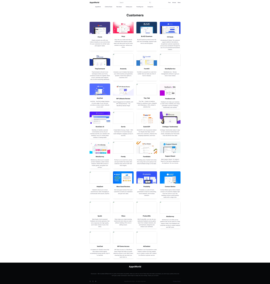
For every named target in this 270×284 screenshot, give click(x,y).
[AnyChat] (100, 89)
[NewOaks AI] (100, 118)
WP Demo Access (123, 246)
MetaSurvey (100, 156)
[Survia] (123, 118)
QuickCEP (146, 127)
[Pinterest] (92, 281)
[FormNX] (146, 60)
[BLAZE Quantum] (146, 27)
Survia (123, 127)
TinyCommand (100, 69)
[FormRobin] (146, 147)
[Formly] (123, 147)
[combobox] (134, 2)
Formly (123, 156)
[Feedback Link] (170, 90)
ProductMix (147, 216)
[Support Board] (170, 147)
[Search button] (150, 2)
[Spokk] (100, 207)
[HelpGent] (100, 177)
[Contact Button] (170, 177)
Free (169, 2)
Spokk (100, 216)
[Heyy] (123, 27)
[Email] (95, 281)
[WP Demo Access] (123, 237)
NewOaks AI (100, 127)
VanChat (100, 246)
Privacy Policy (176, 281)
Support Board (170, 156)
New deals (119, 6)
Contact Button (170, 186)
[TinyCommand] (100, 60)
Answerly (123, 69)
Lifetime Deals (108, 6)
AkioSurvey (170, 216)
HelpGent (100, 186)
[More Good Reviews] (123, 177)
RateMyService (170, 69)
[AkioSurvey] (170, 207)
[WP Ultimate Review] (123, 90)
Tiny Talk (147, 98)
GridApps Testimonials (170, 127)
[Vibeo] (123, 207)
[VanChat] (100, 237)
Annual (174, 2)
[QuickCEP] (146, 118)
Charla (100, 37)
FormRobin (146, 156)
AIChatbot (146, 246)
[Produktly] (146, 177)
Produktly (146, 186)
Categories (150, 6)
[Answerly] (123, 60)
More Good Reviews (123, 186)
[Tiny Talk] (146, 89)
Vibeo (123, 216)
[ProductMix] (146, 207)
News (179, 2)
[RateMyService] (170, 60)
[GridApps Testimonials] (170, 118)
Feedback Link (170, 98)
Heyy (123, 36)
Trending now (139, 6)
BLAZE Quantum (146, 36)
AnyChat (100, 98)
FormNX (146, 69)
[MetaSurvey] (100, 147)
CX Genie (170, 37)
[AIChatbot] (146, 237)
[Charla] (100, 28)
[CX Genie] (170, 28)
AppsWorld (94, 2)
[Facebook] (90, 281)
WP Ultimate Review (123, 98)
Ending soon (129, 6)
